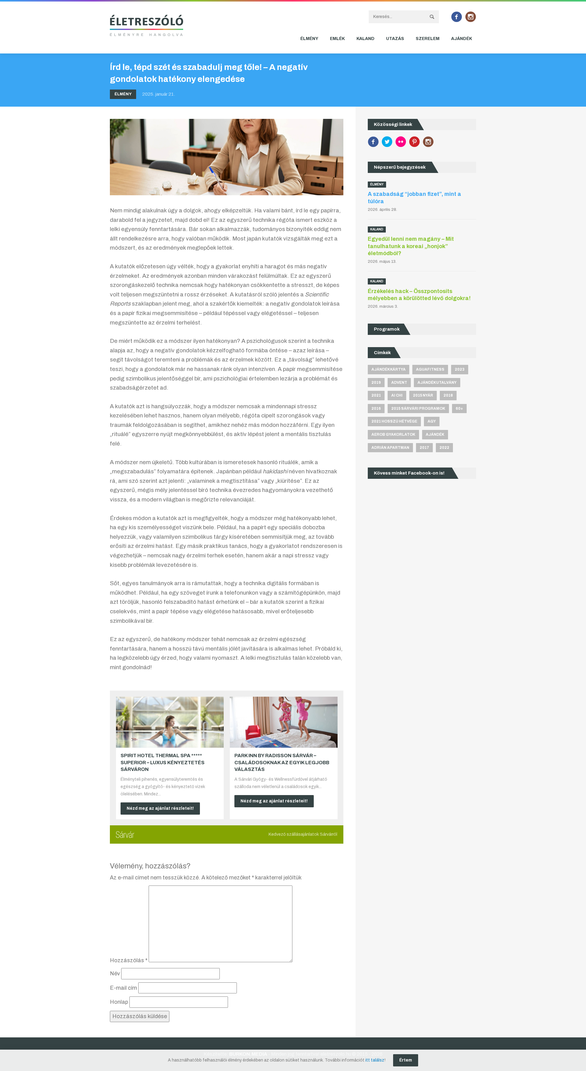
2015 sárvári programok (418, 408)
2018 (448, 395)
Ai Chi (397, 395)
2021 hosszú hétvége (394, 421)
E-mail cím (123, 988)
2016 (376, 408)
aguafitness (430, 369)
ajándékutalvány (437, 382)
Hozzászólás (128, 960)
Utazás (395, 38)
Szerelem (428, 38)
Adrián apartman (390, 448)
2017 (424, 448)
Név (115, 973)
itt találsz (374, 1060)
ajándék (435, 434)
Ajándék (461, 38)
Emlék (337, 38)
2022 (444, 448)
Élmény (309, 38)
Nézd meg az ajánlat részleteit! (160, 808)
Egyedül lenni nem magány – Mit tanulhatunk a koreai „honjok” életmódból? (411, 246)
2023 (460, 369)
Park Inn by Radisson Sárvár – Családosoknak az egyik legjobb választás (281, 762)
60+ (459, 408)
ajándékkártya (388, 369)
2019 (376, 382)
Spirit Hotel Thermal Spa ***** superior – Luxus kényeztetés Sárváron (162, 762)
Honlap (119, 1002)
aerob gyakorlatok (393, 434)
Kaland (365, 38)
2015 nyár (423, 395)
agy (432, 421)
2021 (376, 395)
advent (399, 382)
